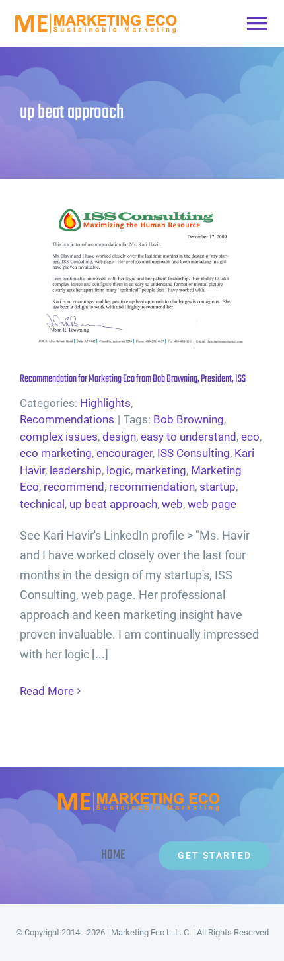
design (119, 436)
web (172, 504)
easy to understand (188, 436)
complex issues (59, 436)
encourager (124, 453)
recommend (74, 486)
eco (250, 436)
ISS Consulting (193, 453)
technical (42, 504)
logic (118, 470)
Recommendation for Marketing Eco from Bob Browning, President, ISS (120, 273)
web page (212, 504)
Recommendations (67, 419)
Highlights (105, 402)
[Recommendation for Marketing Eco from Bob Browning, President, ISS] (142, 273)
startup (217, 486)
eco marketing (56, 453)
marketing (160, 470)
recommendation (152, 486)
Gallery (164, 273)
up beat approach (113, 504)
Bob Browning (188, 419)
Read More (47, 690)
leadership (76, 470)
